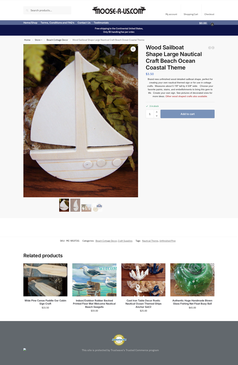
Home (27, 39)
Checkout (209, 14)
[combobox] (47, 10)
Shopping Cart (191, 14)
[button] (207, 22)
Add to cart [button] (45, 314)
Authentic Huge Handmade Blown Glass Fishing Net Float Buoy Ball (192, 302)
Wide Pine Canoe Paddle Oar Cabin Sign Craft (45, 302)
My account (171, 14)
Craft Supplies (125, 240)
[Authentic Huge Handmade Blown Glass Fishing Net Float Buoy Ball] (192, 279)
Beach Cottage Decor (57, 39)
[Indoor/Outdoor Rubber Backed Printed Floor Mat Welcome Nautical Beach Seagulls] (94, 279)
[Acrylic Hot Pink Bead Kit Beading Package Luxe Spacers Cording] (213, 47)
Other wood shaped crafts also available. (187, 96)
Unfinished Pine (167, 240)
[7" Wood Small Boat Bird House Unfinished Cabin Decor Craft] (209, 47)
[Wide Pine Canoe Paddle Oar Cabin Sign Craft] (45, 279)
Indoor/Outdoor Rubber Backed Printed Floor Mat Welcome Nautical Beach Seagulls (94, 303)
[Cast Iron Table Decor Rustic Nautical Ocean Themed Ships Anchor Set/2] (143, 279)
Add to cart (188, 114)
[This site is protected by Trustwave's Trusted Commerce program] (119, 350)
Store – (38, 39)
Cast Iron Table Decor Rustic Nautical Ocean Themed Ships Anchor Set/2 (143, 303)
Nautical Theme (150, 240)
